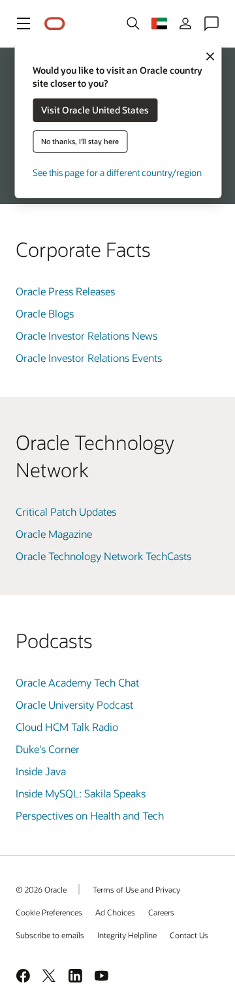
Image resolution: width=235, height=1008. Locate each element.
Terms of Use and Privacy (136, 889)
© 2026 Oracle (41, 889)
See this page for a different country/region (117, 172)
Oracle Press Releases (65, 291)
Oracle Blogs (45, 313)
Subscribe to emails (50, 935)
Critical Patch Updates (66, 511)
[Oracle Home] (55, 23)
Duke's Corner (48, 749)
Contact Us (189, 935)
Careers (161, 912)
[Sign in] (185, 23)
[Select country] (159, 23)
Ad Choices (115, 912)
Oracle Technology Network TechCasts (103, 556)
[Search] (133, 23)
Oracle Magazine (54, 534)
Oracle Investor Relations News (86, 335)
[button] (23, 23)
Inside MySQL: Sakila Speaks (81, 793)
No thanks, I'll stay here (80, 141)
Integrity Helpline (127, 935)
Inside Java (41, 771)
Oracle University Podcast (74, 704)
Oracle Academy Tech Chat (77, 682)
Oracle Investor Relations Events (89, 357)
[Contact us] (211, 23)
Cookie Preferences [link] (49, 912)
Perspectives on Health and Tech (90, 815)
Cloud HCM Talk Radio (67, 727)
